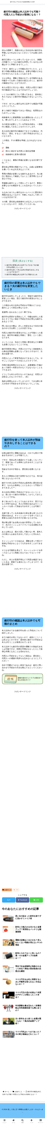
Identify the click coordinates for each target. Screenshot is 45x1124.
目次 (15, 260)
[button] (40, 614)
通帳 (17, 890)
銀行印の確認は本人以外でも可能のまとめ (22, 274)
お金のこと (7, 890)
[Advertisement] (22, 232)
